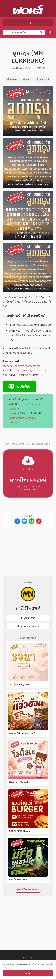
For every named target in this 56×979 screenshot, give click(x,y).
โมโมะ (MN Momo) (18, 782)
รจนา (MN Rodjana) (18, 684)
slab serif (44, 79)
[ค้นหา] (41, 32)
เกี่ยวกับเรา (28, 957)
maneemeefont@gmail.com (29, 370)
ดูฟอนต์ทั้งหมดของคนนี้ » (28, 889)
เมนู (29, 22)
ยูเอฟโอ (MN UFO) (17, 879)
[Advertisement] (28, 549)
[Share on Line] (31, 521)
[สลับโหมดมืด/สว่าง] (50, 32)
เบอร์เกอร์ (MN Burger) (19, 831)
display (13, 79)
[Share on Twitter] (24, 521)
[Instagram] (39, 521)
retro (28, 79)
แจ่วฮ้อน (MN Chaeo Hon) (21, 733)
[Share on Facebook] (17, 521)
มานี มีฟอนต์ (18, 68)
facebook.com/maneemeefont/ (21, 366)
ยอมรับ (28, 973)
